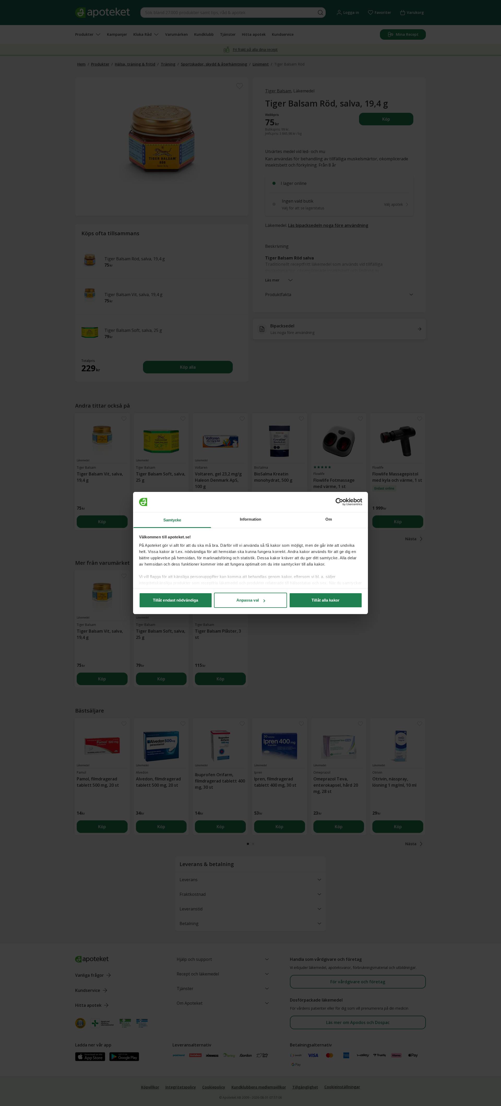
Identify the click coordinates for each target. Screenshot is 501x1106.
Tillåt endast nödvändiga (175, 600)
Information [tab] (250, 519)
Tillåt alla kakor (325, 600)
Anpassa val (247, 600)
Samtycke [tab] (172, 520)
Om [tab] (328, 519)
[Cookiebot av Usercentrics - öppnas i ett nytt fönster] (339, 502)
